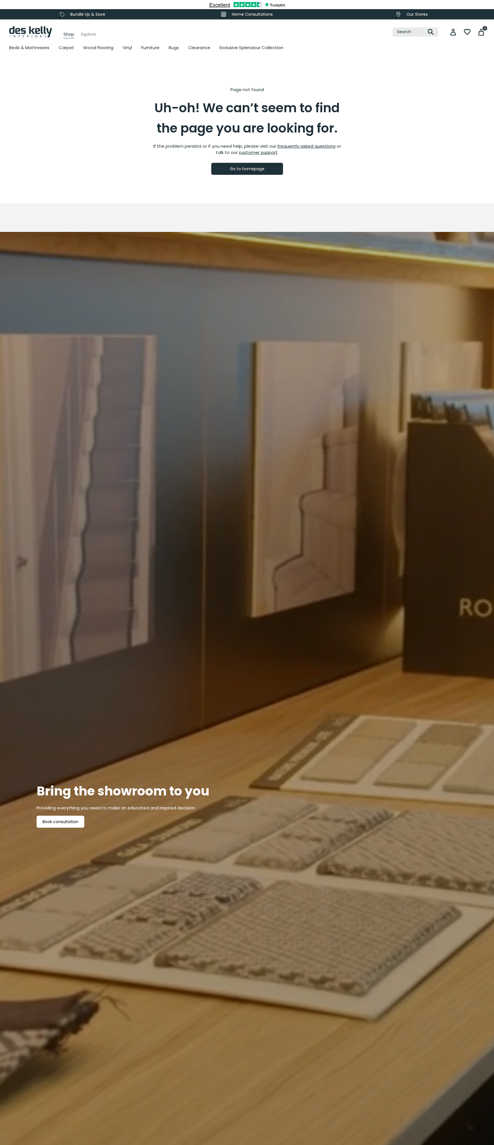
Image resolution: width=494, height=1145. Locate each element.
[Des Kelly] (30, 31)
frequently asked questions (306, 146)
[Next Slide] (352, 126)
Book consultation (60, 822)
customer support (258, 152)
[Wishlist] (467, 31)
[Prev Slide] (20, 126)
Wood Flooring (98, 48)
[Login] (453, 31)
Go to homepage (247, 169)
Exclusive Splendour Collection (251, 48)
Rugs (174, 48)
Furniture (150, 48)
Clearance (199, 48)
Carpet (66, 48)
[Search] (430, 31)
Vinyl (127, 48)
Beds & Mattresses (29, 48)
